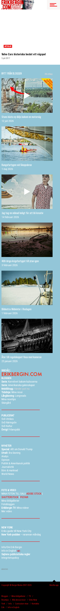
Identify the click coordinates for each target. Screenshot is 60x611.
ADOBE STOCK (33, 493)
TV (30, 596)
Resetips (5, 600)
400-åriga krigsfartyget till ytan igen (20, 261)
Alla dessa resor (19, 600)
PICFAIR (24, 497)
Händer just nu (15, 388)
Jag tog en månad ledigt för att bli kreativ (22, 213)
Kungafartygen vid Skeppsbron (17, 165)
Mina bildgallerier (18, 596)
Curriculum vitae (21, 603)
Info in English (13, 607)
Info (10, 603)
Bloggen (4, 596)
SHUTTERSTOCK (9, 497)
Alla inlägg (49, 74)
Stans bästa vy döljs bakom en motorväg (21, 117)
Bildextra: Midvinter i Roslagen (16, 309)
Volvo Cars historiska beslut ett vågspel (24, 54)
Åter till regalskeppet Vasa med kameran (22, 357)
